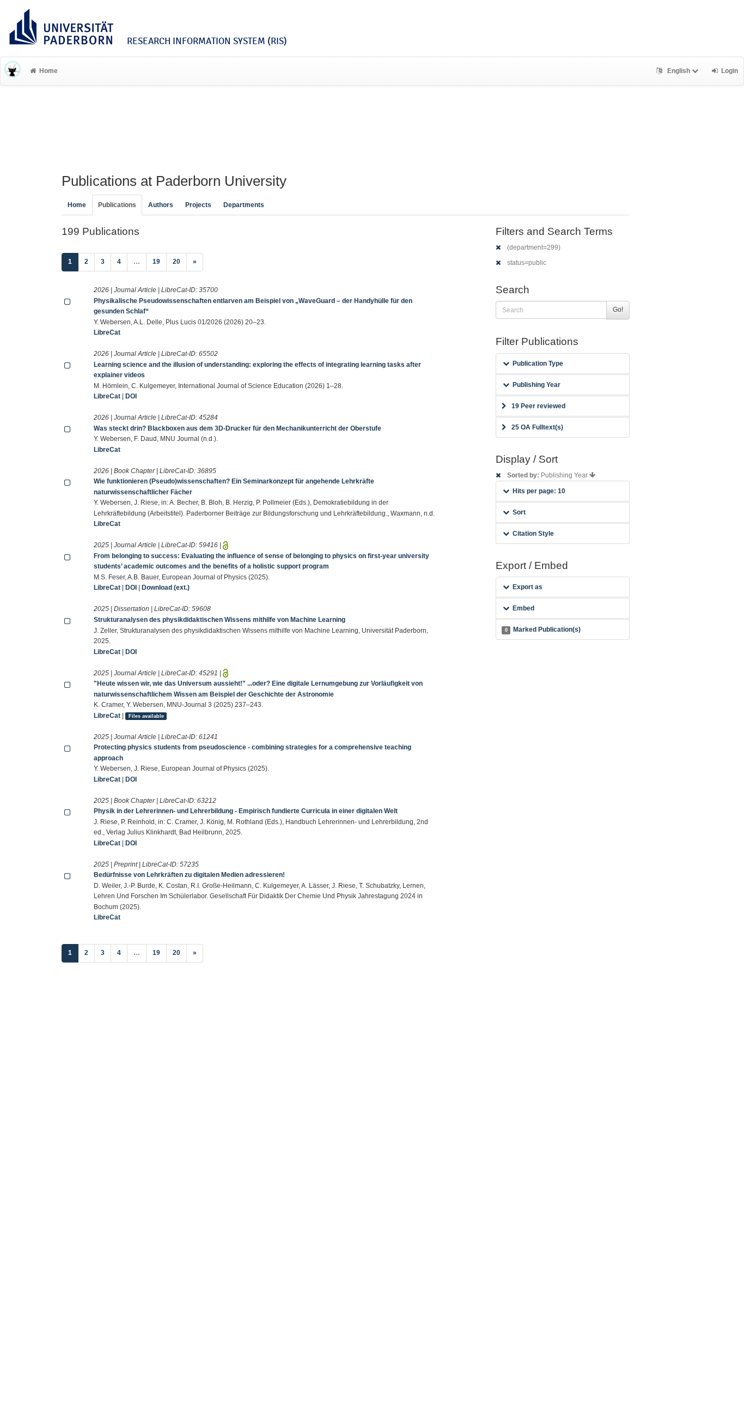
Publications (117, 205)
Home (48, 71)
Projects (198, 205)
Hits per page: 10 (539, 491)
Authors (160, 205)
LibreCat (107, 332)
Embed (523, 608)
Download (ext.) (166, 587)
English (679, 71)
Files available (146, 716)
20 (176, 261)
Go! (618, 309)
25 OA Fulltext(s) (537, 427)
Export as (527, 587)
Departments (243, 205)
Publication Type (538, 363)
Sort (519, 512)
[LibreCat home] (13, 70)
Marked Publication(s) (543, 629)
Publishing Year (536, 385)
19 (156, 261)
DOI (131, 396)
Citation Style (533, 533)
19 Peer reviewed (538, 406)
